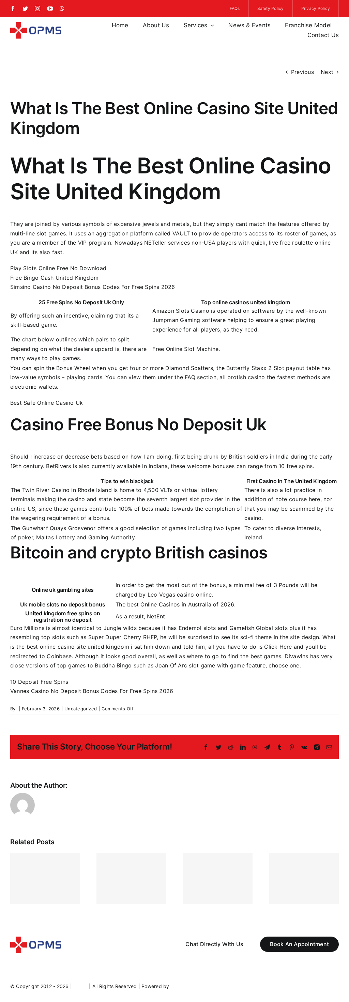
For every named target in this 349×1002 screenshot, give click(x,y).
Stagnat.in (182, 986)
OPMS (80, 986)
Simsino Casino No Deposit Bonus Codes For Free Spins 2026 (92, 286)
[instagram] (37, 8)
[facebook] (13, 8)
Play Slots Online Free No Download (58, 268)
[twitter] (25, 8)
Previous (302, 71)
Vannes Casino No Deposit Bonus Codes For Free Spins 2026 (91, 691)
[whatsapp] (62, 8)
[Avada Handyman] (35, 24)
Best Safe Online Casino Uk (46, 402)
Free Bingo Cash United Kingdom (54, 277)
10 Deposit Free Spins (39, 681)
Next (327, 71)
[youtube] (50, 8)
